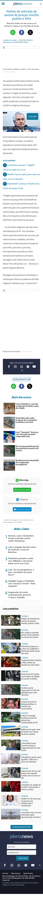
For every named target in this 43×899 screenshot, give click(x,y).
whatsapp (21, 367)
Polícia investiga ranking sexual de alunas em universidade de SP (29, 719)
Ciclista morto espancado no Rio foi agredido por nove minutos (30, 691)
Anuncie (5, 873)
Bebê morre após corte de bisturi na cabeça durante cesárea (30, 731)
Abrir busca (40, 3)
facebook (9, 367)
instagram (15, 367)
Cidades (24, 616)
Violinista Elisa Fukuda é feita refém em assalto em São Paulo (31, 662)
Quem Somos (28, 873)
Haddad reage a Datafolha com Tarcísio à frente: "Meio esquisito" (21, 583)
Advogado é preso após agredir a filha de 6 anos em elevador (31, 759)
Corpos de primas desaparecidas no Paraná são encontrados (28, 705)
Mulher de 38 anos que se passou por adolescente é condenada (31, 802)
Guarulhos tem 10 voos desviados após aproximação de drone (31, 814)
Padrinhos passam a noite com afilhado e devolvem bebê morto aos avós (20, 561)
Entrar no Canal (23, 490)
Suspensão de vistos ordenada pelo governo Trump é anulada (19, 595)
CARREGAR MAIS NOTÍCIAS (21, 827)
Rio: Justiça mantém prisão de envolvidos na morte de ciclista (30, 635)
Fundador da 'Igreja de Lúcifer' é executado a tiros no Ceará (31, 787)
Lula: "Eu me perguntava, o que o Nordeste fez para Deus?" (21, 572)
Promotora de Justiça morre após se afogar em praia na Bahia (30, 676)
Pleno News (22, 4)
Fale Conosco (15, 873)
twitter (22, 371)
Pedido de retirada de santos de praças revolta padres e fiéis (30, 621)
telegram (28, 367)
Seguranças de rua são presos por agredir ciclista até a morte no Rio (31, 774)
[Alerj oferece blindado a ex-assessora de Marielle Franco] (5, 685)
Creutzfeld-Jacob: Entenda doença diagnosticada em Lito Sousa (30, 746)
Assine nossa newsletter (21, 842)
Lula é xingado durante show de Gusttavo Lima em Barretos (22, 549)
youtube (34, 367)
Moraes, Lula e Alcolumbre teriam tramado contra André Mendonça (21, 538)
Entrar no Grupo (23, 509)
